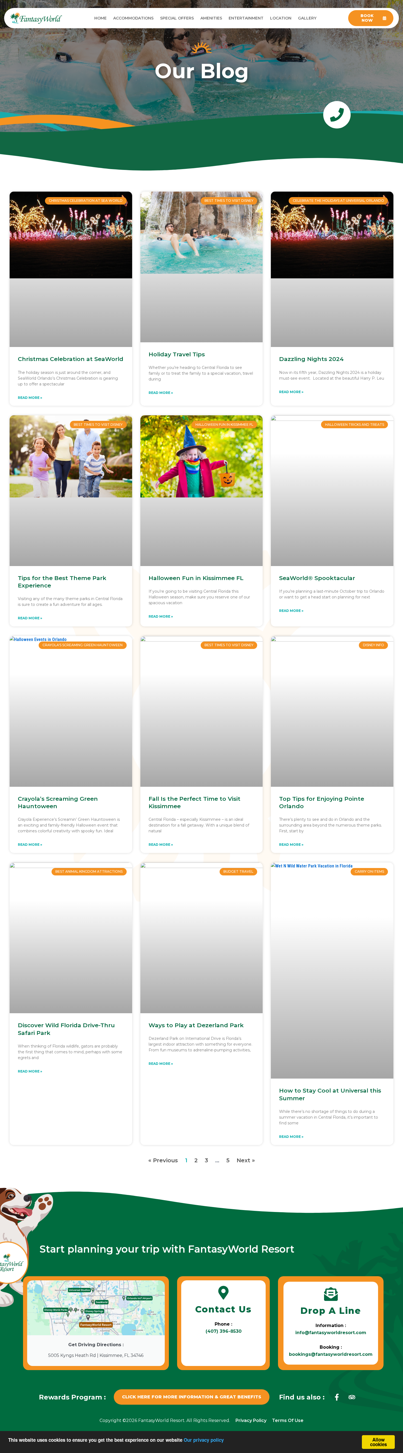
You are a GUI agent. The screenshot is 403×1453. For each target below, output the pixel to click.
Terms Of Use (287, 1420)
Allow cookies (378, 1442)
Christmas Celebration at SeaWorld (70, 358)
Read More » (30, 398)
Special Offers (177, 18)
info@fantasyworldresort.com (330, 1332)
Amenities (211, 18)
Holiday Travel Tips (177, 354)
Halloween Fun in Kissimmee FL (196, 578)
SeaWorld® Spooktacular (317, 578)
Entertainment (246, 18)
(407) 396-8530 (224, 1331)
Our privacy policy (204, 1440)
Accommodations (133, 18)
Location (280, 18)
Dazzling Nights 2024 (311, 358)
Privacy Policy (250, 1420)
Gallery (307, 18)
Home (100, 18)
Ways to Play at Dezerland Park (196, 1025)
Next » (246, 1160)
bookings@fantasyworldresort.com (331, 1354)
